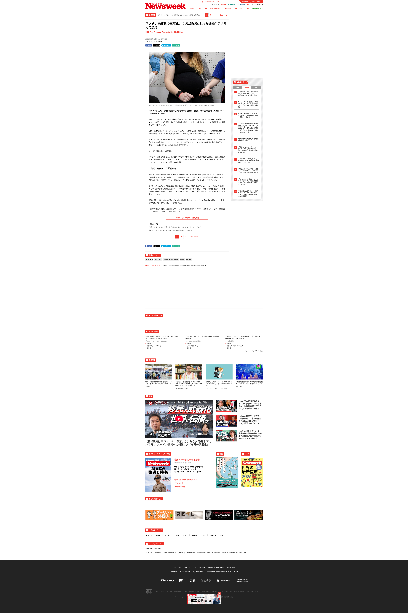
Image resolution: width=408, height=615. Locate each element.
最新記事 (223, 4)
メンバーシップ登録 (199, 567)
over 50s (213, 535)
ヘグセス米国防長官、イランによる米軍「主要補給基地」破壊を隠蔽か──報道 (248, 115)
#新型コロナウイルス (181, 15)
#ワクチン (161, 15)
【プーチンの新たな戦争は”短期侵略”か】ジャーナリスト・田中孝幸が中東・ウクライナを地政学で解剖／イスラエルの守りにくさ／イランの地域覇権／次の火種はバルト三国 (248, 128)
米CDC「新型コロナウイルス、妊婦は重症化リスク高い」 (171, 230)
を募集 (244, 552)
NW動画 (194, 535)
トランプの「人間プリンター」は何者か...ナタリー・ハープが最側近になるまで (248, 160)
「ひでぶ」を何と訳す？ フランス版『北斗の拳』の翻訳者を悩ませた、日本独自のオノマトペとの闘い (248, 181)
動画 (248, 4)
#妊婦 (191, 15)
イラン (185, 535)
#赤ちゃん (169, 15)
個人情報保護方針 (198, 571)
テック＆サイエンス (216, 8)
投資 (221, 535)
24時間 (247, 87)
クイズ (203, 535)
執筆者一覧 (231, 4)
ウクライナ (168, 535)
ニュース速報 (241, 4)
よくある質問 (231, 567)
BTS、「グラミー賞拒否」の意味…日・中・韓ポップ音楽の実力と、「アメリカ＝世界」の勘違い (248, 104)
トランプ (149, 535)
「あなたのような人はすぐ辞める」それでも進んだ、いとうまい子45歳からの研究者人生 (248, 93)
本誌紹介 (244, 1)
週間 (256, 87)
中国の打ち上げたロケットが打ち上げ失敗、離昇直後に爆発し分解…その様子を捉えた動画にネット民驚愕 (248, 193)
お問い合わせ (220, 567)
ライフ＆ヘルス (239, 8)
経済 (200, 8)
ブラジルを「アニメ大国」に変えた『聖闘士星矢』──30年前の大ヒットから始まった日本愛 (248, 170)
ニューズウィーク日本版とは (182, 567)
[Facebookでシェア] (148, 45)
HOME (147, 266)
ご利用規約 (173, 571)
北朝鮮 (158, 535)
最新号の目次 (180, 487)
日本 (205, 8)
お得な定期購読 (256, 1)
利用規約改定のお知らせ (153, 548)
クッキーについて (185, 571)
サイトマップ (234, 571)
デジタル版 (179, 483)
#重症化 (197, 15)
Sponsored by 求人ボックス (254, 351)
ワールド (193, 8)
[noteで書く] (176, 45)
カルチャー (228, 8)
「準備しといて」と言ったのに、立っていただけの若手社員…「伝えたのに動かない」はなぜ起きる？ (248, 149)
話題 (248, 8)
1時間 (237, 87)
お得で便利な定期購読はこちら (186, 480)
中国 (177, 535)
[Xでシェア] (156, 45)
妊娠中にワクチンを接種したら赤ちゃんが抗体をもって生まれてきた (175, 227)
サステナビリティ (257, 8)
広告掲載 (210, 567)
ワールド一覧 (156, 266)
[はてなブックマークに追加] (166, 45)
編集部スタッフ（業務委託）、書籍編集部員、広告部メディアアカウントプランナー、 (195, 552)
